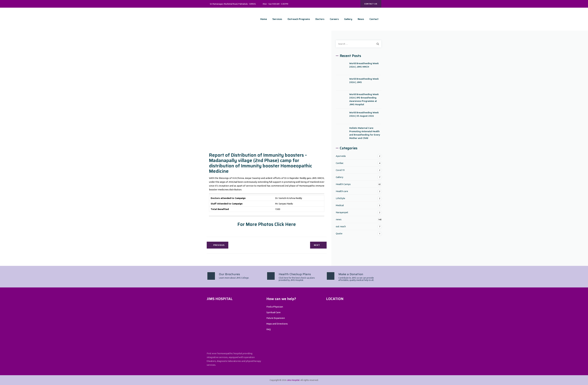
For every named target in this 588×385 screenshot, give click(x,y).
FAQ (268, 329)
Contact (374, 19)
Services (277, 19)
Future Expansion (275, 318)
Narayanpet (342, 212)
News (361, 19)
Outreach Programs (299, 19)
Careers (334, 19)
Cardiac (339, 163)
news (338, 219)
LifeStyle (340, 198)
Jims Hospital (293, 380)
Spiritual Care (273, 312)
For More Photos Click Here (266, 224)
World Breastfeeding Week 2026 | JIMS (364, 80)
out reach (341, 226)
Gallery (348, 19)
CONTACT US (370, 3)
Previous (218, 245)
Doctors (319, 19)
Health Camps (343, 184)
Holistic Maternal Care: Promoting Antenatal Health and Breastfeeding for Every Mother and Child (364, 133)
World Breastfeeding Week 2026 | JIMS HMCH (364, 65)
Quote (339, 233)
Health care (342, 191)
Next (317, 245)
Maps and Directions (277, 323)
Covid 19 (340, 170)
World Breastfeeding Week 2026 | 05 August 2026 (364, 114)
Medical (340, 205)
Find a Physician (274, 306)
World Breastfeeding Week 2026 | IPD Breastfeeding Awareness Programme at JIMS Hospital (364, 99)
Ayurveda (341, 156)
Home (263, 19)
